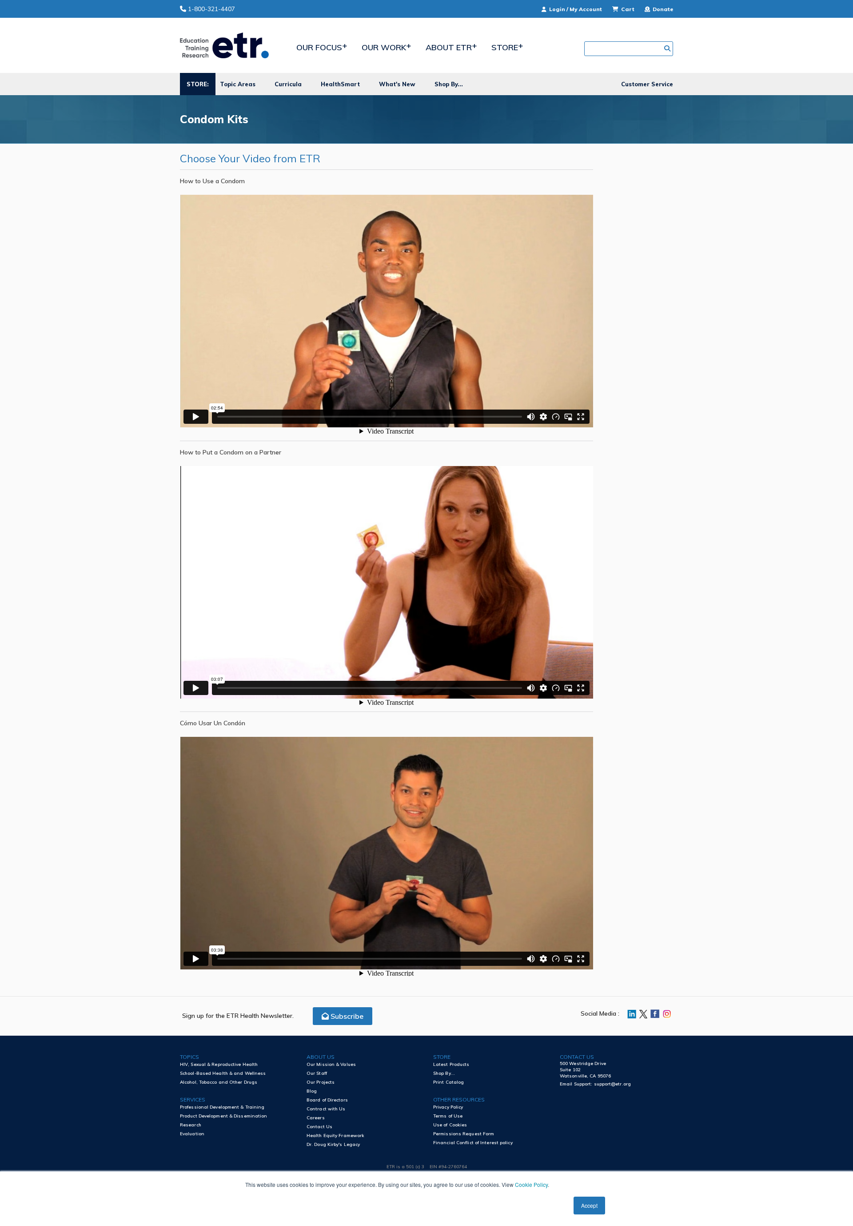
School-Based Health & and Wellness (223, 1073)
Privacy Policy (448, 1107)
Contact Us (319, 1127)
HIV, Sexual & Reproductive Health (219, 1064)
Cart (628, 9)
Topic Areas (237, 84)
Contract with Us (326, 1109)
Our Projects (321, 1082)
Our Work (384, 47)
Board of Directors (327, 1100)
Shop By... (448, 84)
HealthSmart (340, 84)
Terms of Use (447, 1116)
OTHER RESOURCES (459, 1099)
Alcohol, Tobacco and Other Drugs (218, 1082)
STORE (441, 1056)
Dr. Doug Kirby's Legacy (333, 1144)
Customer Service (647, 84)
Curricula (288, 84)
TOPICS (189, 1056)
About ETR (449, 47)
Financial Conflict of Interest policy (473, 1143)
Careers (316, 1118)
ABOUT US (321, 1056)
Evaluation (192, 1134)
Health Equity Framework (335, 1135)
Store (504, 47)
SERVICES (192, 1099)
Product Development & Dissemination (223, 1116)
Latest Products (451, 1064)
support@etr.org (612, 1084)
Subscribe (346, 1016)
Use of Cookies (450, 1125)
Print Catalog (448, 1082)
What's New (397, 84)
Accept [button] (589, 1205)
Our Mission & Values (331, 1064)
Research (190, 1125)
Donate (662, 9)
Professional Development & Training (222, 1107)
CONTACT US (577, 1056)
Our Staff (317, 1073)
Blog (312, 1091)
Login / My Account (575, 9)
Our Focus (319, 47)
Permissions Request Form (463, 1134)
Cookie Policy (531, 1184)
